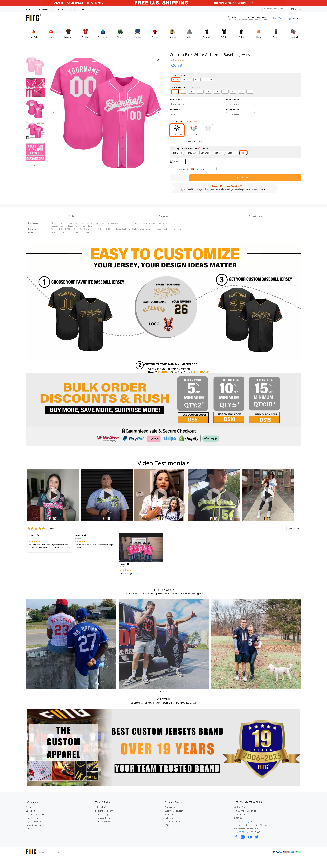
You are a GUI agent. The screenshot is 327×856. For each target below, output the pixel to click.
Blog (28, 828)
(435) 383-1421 (244, 832)
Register (282, 18)
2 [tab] (163, 691)
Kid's (197, 79)
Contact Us (170, 807)
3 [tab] (166, 691)
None (243, 153)
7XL (249, 91)
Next (158, 113)
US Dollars (294, 9)
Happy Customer (33, 825)
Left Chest (205, 153)
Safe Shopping (101, 814)
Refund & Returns (103, 818)
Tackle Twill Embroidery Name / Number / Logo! (247, 20)
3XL (216, 91)
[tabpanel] (71, 644)
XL (200, 91)
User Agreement (33, 818)
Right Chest (218, 153)
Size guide (195, 87)
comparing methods (193, 141)
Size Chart (30, 810)
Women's (186, 79)
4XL (225, 91)
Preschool (207, 79)
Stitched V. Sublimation (36, 814)
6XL (241, 91)
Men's (175, 79)
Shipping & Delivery (104, 810)
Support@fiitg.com (244, 821)
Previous (53, 113)
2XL (208, 91)
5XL (233, 91)
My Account (170, 814)
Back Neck (232, 153)
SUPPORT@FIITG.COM (198, 371)
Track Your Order (172, 821)
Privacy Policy (101, 807)
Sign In (275, 18)
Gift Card (169, 818)
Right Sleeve (191, 153)
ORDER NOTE (164, 371)
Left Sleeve (177, 153)
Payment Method (34, 821)
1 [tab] (160, 691)
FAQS (167, 825)
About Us (30, 807)
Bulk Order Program (174, 810)
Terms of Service (102, 821)
